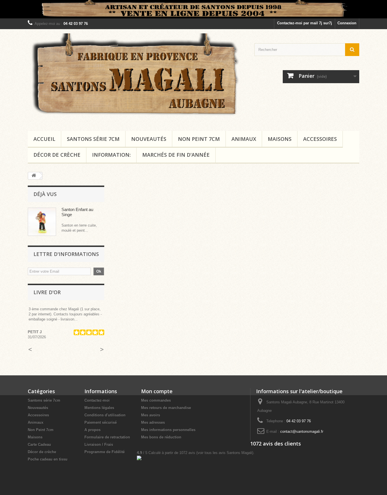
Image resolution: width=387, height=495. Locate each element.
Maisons (280, 138)
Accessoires (320, 138)
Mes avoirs (150, 415)
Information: (111, 154)
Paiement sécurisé (100, 422)
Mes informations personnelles (168, 430)
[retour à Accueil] (33, 175)
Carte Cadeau (39, 444)
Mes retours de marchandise (166, 408)
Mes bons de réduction (161, 437)
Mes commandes (156, 400)
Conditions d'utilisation (105, 415)
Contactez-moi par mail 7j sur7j (304, 23)
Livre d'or (47, 292)
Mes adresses (153, 422)
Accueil (44, 138)
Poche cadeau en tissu (47, 459)
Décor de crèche (56, 154)
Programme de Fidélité (104, 452)
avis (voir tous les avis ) (216, 453)
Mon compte (157, 391)
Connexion (346, 23)
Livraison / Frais (98, 444)
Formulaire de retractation (107, 437)
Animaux (243, 138)
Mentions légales (99, 408)
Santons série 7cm (93, 138)
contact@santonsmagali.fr (301, 431)
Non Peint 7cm (199, 138)
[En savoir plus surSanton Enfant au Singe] (42, 222)
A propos (92, 430)
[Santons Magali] (137, 78)
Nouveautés (148, 138)
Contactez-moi (97, 400)
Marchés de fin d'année (176, 154)
